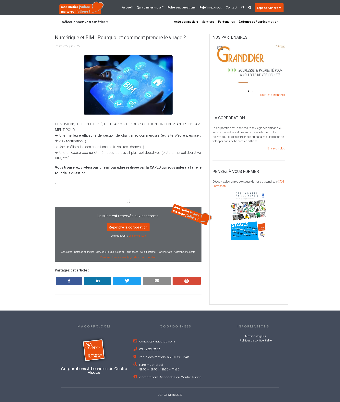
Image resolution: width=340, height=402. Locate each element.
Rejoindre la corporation (128, 227)
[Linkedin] (97, 281)
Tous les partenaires (272, 94)
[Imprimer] (187, 281)
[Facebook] (69, 281)
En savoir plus (276, 148)
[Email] (157, 281)
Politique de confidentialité (256, 340)
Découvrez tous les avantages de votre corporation (128, 257)
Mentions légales (255, 336)
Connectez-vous (137, 235)
